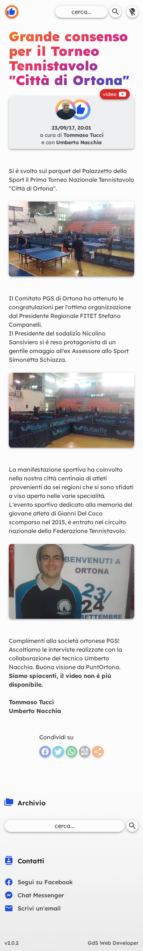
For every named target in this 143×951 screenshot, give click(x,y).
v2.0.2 (11, 943)
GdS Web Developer (113, 943)
